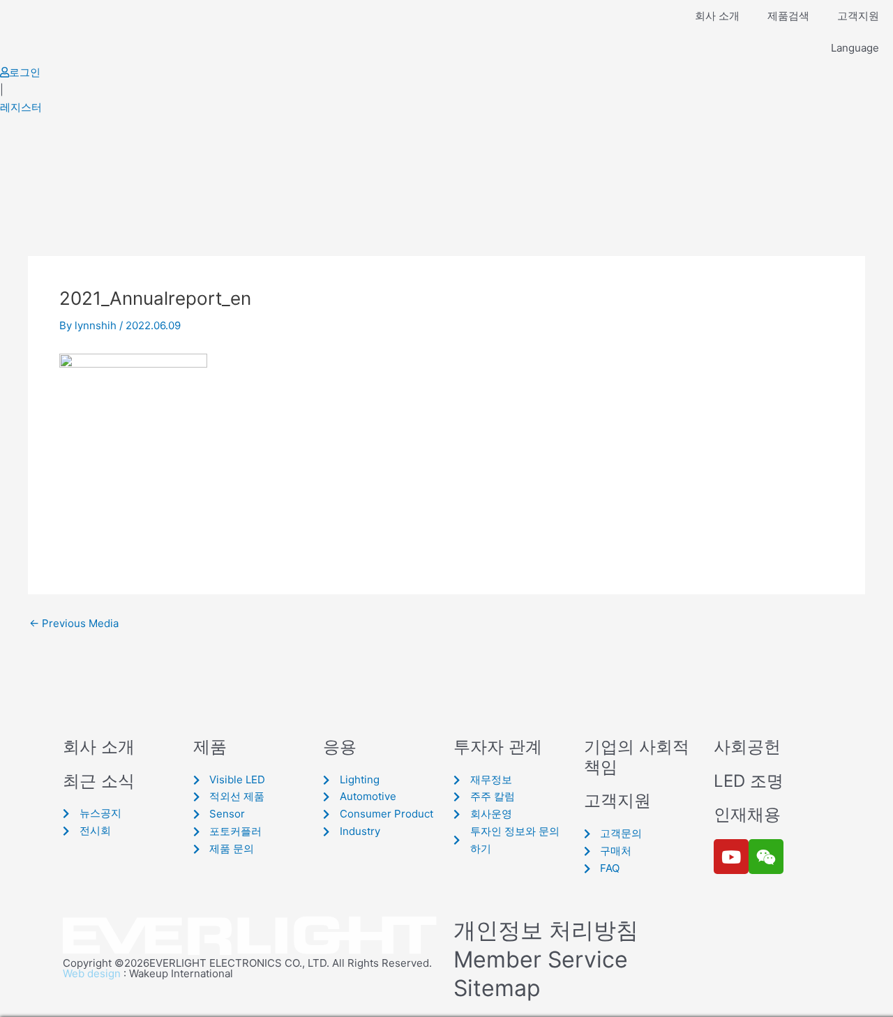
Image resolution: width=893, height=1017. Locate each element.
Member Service (540, 959)
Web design (92, 973)
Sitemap (497, 988)
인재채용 (747, 814)
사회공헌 (747, 747)
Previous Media (74, 623)
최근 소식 (99, 781)
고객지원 (858, 15)
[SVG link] (251, 936)
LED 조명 (748, 781)
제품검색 (788, 15)
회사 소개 (717, 15)
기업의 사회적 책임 (636, 757)
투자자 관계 (497, 747)
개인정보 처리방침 (545, 930)
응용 (340, 747)
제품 (210, 747)
